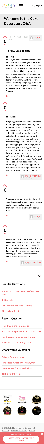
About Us (5, 430)
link (7, 96)
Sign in (39, 5)
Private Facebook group (14, 357)
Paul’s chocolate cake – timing (17, 305)
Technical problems (11, 373)
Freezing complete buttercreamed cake (22, 331)
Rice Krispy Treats (11, 311)
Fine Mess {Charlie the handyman (18, 362)
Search (39, 276)
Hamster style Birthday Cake (16, 342)
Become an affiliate (19, 430)
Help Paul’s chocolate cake (15, 325)
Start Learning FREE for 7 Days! (21, 439)
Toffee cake (8, 300)
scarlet (37, 37)
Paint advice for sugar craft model (19, 336)
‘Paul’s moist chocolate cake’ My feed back (21, 293)
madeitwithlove (33, 175)
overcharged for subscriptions (17, 368)
